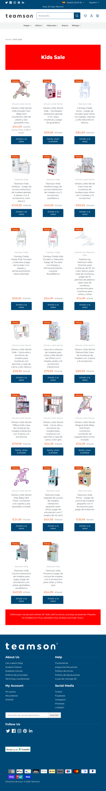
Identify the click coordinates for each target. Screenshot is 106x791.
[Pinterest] (84, 777)
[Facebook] (75, 777)
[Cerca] (97, 746)
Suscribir (87, 769)
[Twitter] (71, 777)
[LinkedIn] (88, 777)
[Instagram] (79, 777)
